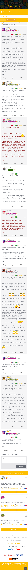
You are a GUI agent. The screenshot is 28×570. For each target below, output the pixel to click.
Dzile (7, 497)
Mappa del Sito (23, 564)
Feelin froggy (9, 82)
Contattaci (18, 543)
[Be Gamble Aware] (19, 555)
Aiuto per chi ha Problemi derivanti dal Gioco (11, 564)
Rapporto (6, 78)
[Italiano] (16, 34)
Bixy (7, 477)
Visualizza (13, 491)
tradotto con (20, 34)
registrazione (18, 22)
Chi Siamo (10, 543)
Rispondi (23, 77)
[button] (25, 488)
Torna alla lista (7, 12)
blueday (8, 28)
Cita (15, 78)
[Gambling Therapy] (13, 558)
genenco (8, 269)
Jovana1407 (8, 515)
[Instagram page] (14, 549)
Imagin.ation (9, 377)
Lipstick (8, 119)
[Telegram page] (10, 549)
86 (26, 497)
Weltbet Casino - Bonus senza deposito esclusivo (11, 488)
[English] (12, 34)
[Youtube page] (18, 549)
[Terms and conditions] (9, 555)
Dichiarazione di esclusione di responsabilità (12, 563)
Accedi (9, 22)
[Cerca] (25, 16)
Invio (22, 466)
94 (26, 515)
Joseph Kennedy (10, 167)
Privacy (23, 563)
